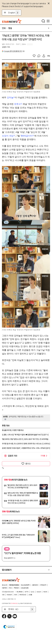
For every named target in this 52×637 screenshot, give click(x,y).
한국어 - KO (13, 609)
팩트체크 (16, 588)
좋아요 (28, 464)
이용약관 (4, 588)
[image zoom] (47, 86)
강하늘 (10, 97)
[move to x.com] (9, 616)
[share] (43, 55)
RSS (10, 588)
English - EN (14, 12)
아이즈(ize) (22, 594)
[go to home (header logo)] (12, 21)
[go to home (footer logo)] (11, 579)
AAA (15, 594)
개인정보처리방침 (14, 585)
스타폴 (30, 594)
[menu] (48, 21)
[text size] (48, 55)
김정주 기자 (6, 47)
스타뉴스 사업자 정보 (8, 599)
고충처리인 (35, 585)
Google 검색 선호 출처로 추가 (13, 51)
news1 (39, 592)
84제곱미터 (26, 135)
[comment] (38, 55)
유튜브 (17, 104)
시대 (3, 594)
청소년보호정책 (25, 585)
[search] (43, 21)
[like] (34, 55)
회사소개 (4, 585)
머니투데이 (20, 592)
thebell (9, 594)
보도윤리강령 (24, 588)
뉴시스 (32, 592)
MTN (26, 592)
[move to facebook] (4, 616)
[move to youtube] (15, 616)
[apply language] (17, 12)
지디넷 (45, 592)
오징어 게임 (7, 135)
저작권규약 (43, 585)
